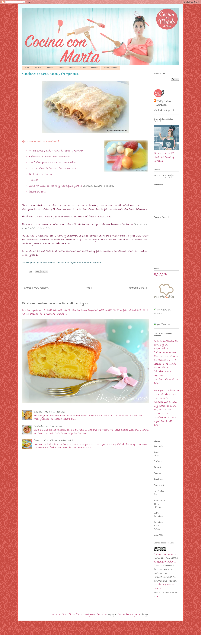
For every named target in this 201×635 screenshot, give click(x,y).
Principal (158, 446)
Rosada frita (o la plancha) (49, 412)
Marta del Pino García (166, 558)
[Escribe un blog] (39, 271)
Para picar (37, 68)
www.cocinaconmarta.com (166, 594)
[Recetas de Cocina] (164, 299)
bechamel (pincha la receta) (98, 186)
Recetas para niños (110, 68)
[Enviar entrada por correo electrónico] (30, 271)
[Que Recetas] (162, 324)
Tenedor (49, 68)
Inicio (27, 68)
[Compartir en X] (41, 271)
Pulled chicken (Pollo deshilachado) (53, 440)
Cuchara (61, 68)
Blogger (146, 614)
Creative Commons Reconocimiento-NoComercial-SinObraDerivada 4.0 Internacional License (165, 573)
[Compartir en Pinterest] (47, 271)
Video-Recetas (158, 515)
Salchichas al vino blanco (48, 426)
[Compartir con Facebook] (44, 271)
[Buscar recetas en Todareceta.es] (166, 314)
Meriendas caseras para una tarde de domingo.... (55, 303)
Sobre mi (94, 68)
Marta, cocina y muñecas (164, 103)
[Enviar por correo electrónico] (36, 271)
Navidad (83, 68)
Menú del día (159, 493)
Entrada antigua (138, 288)
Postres (72, 68)
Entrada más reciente (36, 288)
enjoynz (112, 614)
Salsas (157, 473)
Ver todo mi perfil (164, 110)
